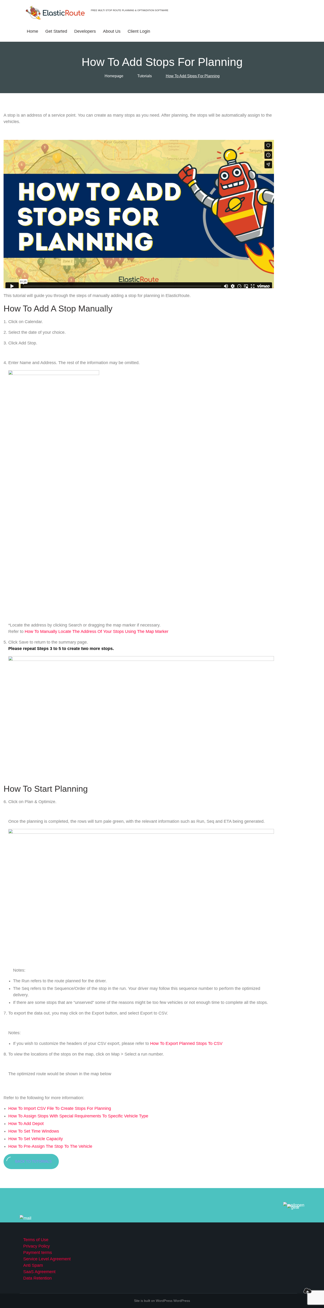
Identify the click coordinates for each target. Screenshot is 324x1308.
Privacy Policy (36, 1246)
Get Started (56, 31)
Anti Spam (33, 1265)
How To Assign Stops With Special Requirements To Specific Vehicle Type (78, 1116)
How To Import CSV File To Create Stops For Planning (59, 1108)
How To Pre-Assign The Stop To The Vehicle (50, 1146)
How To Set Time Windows (33, 1131)
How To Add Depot (26, 1123)
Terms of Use (35, 1239)
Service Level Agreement (47, 1259)
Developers (85, 31)
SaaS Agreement (39, 1271)
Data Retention (37, 1278)
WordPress (181, 1301)
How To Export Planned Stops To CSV (186, 1043)
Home (32, 31)
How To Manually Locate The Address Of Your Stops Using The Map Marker (96, 631)
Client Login (139, 31)
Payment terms (37, 1252)
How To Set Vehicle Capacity (35, 1138)
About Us (111, 31)
